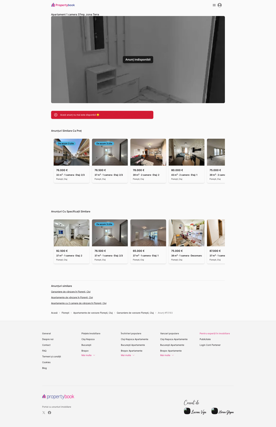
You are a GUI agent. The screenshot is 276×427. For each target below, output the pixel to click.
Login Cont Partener (210, 345)
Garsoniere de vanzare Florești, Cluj (135, 312)
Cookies (46, 362)
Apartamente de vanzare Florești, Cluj (93, 312)
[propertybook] (58, 397)
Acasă (54, 312)
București (86, 345)
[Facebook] (49, 412)
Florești (65, 312)
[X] (43, 412)
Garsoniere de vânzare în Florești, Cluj (70, 291)
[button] (138, 59)
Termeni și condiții (51, 356)
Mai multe (86, 355)
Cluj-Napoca (88, 339)
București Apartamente (133, 345)
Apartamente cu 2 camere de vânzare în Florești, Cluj (78, 303)
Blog (44, 368)
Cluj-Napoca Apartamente (134, 339)
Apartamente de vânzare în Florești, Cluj (72, 297)
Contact (46, 345)
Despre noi (47, 339)
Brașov (85, 350)
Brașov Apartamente (131, 350)
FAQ (44, 350)
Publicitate (205, 339)
